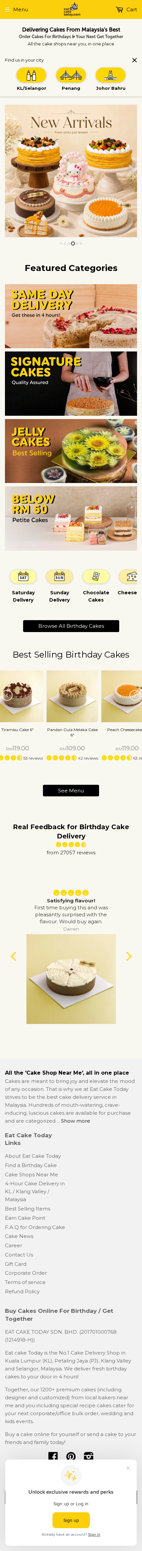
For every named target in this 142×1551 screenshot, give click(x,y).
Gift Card (15, 1264)
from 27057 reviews (71, 852)
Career (13, 1245)
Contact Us (19, 1255)
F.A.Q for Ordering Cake (35, 1227)
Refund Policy (22, 1291)
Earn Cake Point (25, 1218)
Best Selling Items (27, 1208)
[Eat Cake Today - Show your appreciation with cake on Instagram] (89, 1459)
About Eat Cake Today (33, 1156)
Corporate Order (26, 1273)
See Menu (71, 790)
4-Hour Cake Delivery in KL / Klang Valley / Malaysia (35, 1191)
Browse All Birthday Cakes (71, 626)
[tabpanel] (23, 586)
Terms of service (25, 1282)
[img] (71, 845)
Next (133, 171)
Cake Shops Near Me (31, 1174)
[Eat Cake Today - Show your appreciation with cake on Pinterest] (71, 1459)
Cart (131, 9)
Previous (9, 171)
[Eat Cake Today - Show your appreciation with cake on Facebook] (53, 1459)
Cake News (19, 1236)
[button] (62, 758)
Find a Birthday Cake (31, 1165)
